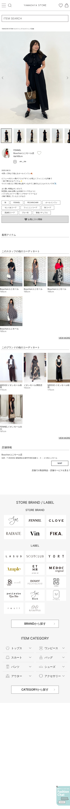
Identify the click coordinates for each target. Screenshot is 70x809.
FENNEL (16, 202)
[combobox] (35, 18)
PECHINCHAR (32, 202)
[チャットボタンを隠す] (57, 786)
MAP (60, 463)
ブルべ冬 (25, 213)
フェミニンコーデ (30, 207)
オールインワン (51, 202)
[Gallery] (35, 77)
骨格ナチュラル (42, 213)
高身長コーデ (10, 213)
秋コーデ (47, 207)
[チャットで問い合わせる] (63, 796)
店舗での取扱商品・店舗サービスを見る (50, 470)
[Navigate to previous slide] (2, 77)
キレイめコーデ (10, 207)
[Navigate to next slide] (67, 77)
